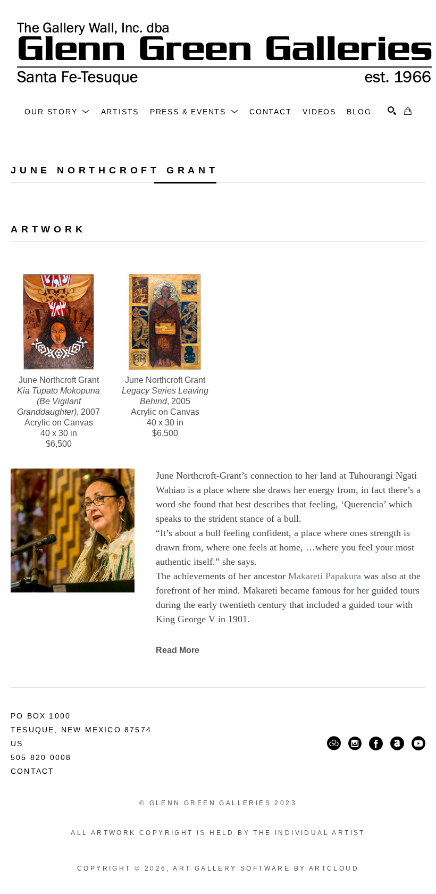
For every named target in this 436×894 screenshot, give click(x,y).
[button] (57, 111)
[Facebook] (376, 743)
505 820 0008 (41, 757)
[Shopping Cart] (408, 111)
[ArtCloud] (334, 743)
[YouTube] (418, 743)
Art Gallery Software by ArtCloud (266, 868)
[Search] (392, 110)
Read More (177, 650)
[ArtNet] (397, 743)
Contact (32, 771)
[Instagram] (355, 743)
